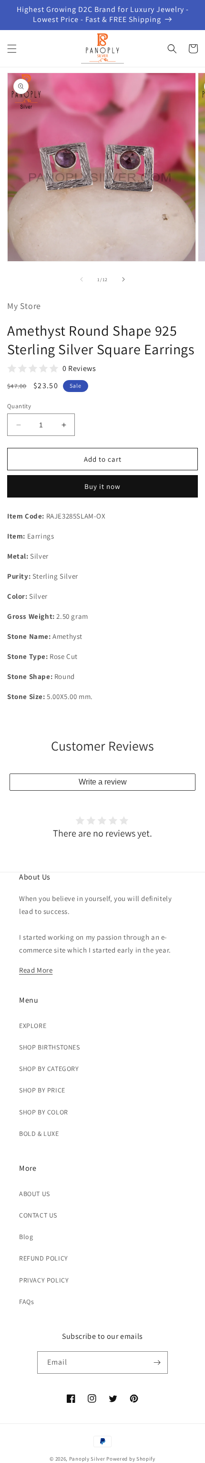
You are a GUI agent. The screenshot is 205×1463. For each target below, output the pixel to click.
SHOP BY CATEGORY (49, 1068)
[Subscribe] (156, 1362)
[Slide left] (81, 279)
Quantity (19, 406)
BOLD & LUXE (39, 1133)
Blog (26, 1236)
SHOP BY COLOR (43, 1112)
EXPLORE (32, 1025)
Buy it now (102, 486)
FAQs (26, 1301)
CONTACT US (38, 1215)
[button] (11, 48)
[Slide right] (123, 279)
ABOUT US (34, 1193)
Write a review (103, 782)
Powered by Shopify (130, 1458)
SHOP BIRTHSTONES (49, 1047)
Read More (35, 970)
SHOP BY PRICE (42, 1090)
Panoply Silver (87, 1458)
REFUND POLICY (43, 1258)
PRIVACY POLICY (44, 1280)
